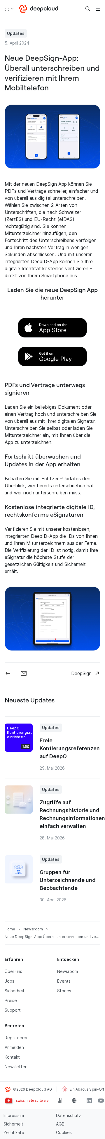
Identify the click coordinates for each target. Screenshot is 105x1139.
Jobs (9, 981)
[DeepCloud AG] (38, 9)
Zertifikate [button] (14, 1132)
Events (64, 981)
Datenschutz (68, 1115)
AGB (60, 1123)
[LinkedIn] (89, 1100)
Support (13, 1010)
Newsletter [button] (16, 1066)
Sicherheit (14, 990)
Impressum (14, 1115)
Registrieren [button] (17, 1037)
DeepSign (81, 673)
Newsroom (67, 971)
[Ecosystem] (9, 8)
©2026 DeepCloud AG (32, 1089)
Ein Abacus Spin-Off (87, 1089)
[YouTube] (100, 1100)
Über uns (13, 971)
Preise (11, 1000)
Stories (64, 990)
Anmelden (14, 1047)
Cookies (64, 1132)
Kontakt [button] (12, 1056)
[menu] (98, 9)
